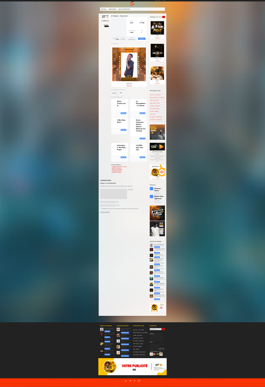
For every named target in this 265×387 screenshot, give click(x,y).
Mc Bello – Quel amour (116, 168)
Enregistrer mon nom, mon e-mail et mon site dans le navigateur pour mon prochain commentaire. (120, 208)
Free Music (112, 9)
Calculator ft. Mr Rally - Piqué (121, 147)
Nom (118, 201)
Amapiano (114, 93)
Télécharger (141, 38)
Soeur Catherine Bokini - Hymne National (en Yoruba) (140, 125)
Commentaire (130, 189)
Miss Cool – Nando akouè (117, 169)
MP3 (120, 92)
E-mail (118, 205)
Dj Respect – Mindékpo (116, 172)
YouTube (151, 351)
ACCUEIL (103, 9)
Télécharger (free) (125, 332)
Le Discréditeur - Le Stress (141, 103)
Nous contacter (124, 9)
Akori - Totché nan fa (121, 103)
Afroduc (151, 341)
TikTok (160, 351)
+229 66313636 (161, 348)
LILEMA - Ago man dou (139, 147)
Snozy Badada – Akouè (116, 170)
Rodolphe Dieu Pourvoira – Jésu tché (119, 166)
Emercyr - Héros (158, 189)
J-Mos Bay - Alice (121, 121)
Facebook (156, 351)
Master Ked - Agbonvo (159, 197)
